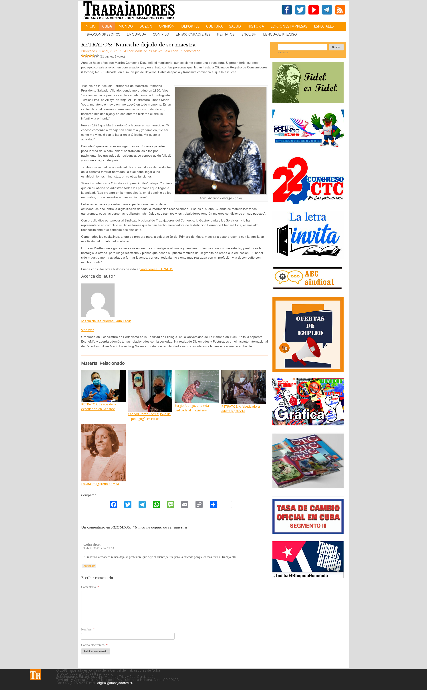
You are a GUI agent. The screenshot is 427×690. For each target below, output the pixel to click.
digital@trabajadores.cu (115, 683)
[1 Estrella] (83, 56)
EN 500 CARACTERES (193, 34)
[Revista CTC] (308, 488)
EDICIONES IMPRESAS (289, 26)
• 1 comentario (189, 51)
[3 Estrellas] (90, 56)
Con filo (161, 34)
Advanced (283, 52)
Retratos (226, 34)
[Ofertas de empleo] (308, 334)
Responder (89, 565)
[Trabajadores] (35, 674)
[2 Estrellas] (86, 56)
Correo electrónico (94, 645)
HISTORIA (256, 26)
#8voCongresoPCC (102, 34)
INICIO (90, 26)
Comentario (90, 587)
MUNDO (126, 26)
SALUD (235, 26)
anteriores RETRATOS (156, 269)
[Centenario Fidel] (308, 101)
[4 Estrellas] (93, 56)
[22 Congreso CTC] (308, 202)
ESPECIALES (324, 26)
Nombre (88, 629)
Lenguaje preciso (280, 34)
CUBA (107, 26)
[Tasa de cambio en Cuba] (308, 532)
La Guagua (136, 34)
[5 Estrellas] (97, 56)
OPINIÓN (167, 26)
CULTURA (214, 26)
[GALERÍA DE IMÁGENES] (308, 423)
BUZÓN (145, 26)
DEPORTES (190, 26)
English (248, 34)
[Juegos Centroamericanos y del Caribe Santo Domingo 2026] (308, 148)
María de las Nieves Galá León (106, 321)
